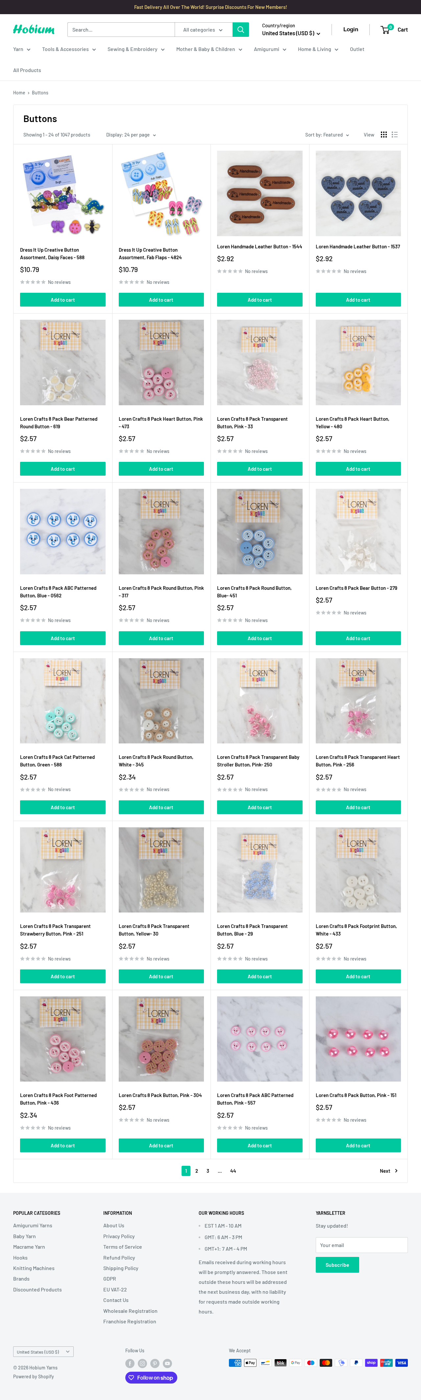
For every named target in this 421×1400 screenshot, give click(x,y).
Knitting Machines (34, 1268)
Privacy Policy (119, 1236)
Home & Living (314, 49)
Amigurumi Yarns (32, 1225)
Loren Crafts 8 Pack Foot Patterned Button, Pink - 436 (58, 1099)
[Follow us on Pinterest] (155, 1363)
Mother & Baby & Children (205, 49)
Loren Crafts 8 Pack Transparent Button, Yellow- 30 (154, 930)
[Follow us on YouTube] (167, 1363)
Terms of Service (122, 1246)
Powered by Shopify (33, 1376)
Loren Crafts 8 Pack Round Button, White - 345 (156, 760)
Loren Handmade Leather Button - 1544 (259, 246)
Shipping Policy (120, 1268)
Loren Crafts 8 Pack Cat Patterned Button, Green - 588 (57, 760)
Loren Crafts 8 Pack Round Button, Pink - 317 (161, 591)
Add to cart (63, 300)
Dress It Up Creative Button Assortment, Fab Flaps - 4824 (150, 253)
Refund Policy (119, 1257)
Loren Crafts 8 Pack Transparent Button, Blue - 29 (252, 930)
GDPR (109, 1278)
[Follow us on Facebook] (130, 1363)
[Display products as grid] (384, 135)
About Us (113, 1225)
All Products (27, 70)
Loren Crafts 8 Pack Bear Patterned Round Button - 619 (58, 422)
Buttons (40, 92)
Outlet (357, 49)
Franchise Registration (129, 1321)
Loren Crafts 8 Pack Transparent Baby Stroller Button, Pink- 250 (258, 760)
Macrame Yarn (29, 1246)
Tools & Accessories (65, 49)
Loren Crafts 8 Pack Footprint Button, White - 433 (356, 930)
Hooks (20, 1257)
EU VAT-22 (115, 1289)
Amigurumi (266, 49)
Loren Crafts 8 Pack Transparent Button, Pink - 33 (252, 422)
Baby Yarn (24, 1236)
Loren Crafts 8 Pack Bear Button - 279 (356, 588)
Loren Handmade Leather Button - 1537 (358, 246)
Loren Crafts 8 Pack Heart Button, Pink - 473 (161, 422)
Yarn (18, 49)
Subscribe (337, 1265)
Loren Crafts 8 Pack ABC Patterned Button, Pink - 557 (255, 1099)
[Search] (241, 29)
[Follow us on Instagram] (142, 1363)
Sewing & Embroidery (133, 49)
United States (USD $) (38, 1352)
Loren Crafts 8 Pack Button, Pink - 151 (356, 1095)
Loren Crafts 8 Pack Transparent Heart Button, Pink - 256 (358, 760)
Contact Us (116, 1300)
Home (19, 92)
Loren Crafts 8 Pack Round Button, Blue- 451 (254, 591)
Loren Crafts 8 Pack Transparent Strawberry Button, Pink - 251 (55, 930)
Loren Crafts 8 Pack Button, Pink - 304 (160, 1095)
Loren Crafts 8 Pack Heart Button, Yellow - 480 (352, 422)
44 (233, 1171)
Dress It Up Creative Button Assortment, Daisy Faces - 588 (52, 253)
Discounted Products (37, 1289)
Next (385, 1171)
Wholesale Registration (130, 1311)
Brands (21, 1278)
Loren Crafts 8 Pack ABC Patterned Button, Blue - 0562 (58, 591)
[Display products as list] (395, 135)
